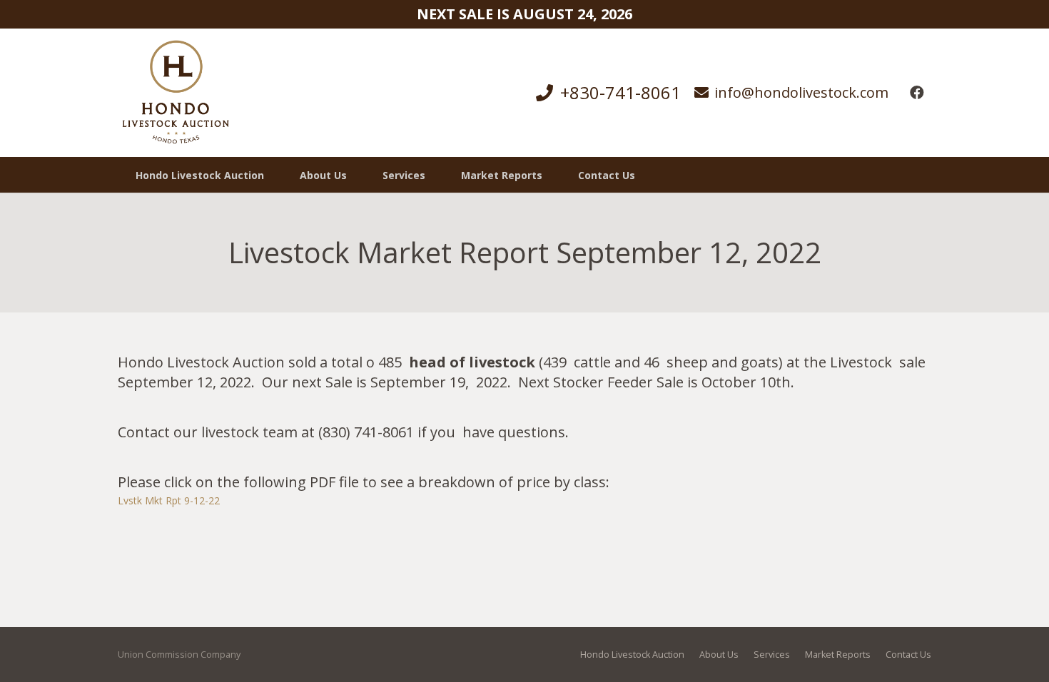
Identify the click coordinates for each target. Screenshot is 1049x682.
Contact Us (908, 654)
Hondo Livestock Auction (632, 654)
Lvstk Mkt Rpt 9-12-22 (169, 500)
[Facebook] (917, 92)
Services (772, 654)
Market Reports (838, 654)
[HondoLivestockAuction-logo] (175, 93)
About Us (719, 654)
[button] (434, 175)
